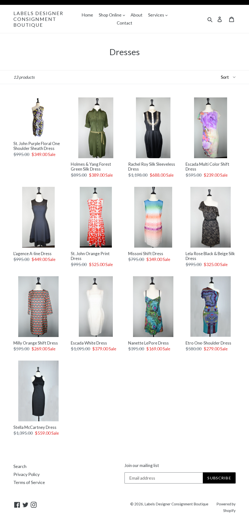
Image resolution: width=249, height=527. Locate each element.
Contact (124, 23)
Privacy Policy (26, 474)
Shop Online (110, 14)
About (136, 14)
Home (87, 14)
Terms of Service (29, 482)
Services (156, 14)
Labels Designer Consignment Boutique (38, 19)
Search (20, 466)
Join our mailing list (141, 465)
